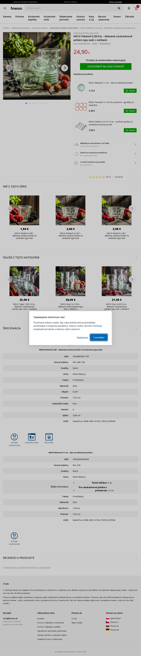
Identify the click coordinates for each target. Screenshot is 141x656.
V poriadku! (98, 337)
